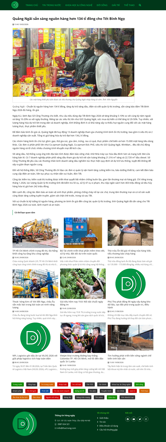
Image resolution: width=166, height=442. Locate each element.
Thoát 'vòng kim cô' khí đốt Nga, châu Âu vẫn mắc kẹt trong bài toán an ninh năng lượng (34, 304)
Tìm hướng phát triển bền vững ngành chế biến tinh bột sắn (129, 357)
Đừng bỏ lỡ (79, 391)
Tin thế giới (31, 391)
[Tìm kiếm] (139, 5)
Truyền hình (106, 391)
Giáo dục (112, 397)
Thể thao (129, 5)
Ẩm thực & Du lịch (20, 397)
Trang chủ (32, 5)
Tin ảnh (93, 391)
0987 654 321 (63, 424)
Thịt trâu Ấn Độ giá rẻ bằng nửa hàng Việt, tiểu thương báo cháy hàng (129, 252)
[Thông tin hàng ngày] (17, 5)
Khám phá (17, 391)
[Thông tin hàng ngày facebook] (127, 419)
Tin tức (103, 422)
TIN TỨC (90, 384)
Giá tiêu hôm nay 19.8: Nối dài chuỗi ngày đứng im (81, 303)
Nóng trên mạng (83, 397)
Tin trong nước (51, 5)
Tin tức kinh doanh (61, 391)
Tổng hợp (32, 384)
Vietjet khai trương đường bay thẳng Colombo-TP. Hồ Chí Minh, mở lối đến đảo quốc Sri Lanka (81, 358)
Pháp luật (63, 384)
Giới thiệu (104, 418)
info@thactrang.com (66, 428)
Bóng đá (67, 397)
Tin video (99, 397)
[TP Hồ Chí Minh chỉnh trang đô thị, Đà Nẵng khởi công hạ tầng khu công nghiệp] (35, 233)
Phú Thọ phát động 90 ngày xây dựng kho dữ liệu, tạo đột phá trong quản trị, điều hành (129, 304)
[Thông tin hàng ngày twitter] (139, 419)
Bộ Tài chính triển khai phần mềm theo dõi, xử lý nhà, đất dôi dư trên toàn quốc (82, 252)
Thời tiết (45, 391)
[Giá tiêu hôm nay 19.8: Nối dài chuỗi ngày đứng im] (83, 283)
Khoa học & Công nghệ (78, 5)
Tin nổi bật (76, 384)
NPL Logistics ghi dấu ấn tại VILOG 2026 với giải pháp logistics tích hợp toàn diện (35, 357)
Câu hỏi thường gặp (109, 429)
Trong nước (17, 384)
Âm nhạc (36, 397)
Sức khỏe (120, 391)
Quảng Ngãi (19, 106)
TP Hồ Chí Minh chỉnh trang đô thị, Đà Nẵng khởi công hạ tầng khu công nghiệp (35, 252)
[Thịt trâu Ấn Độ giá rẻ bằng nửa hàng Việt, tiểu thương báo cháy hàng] (130, 233)
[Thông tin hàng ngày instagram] (146, 419)
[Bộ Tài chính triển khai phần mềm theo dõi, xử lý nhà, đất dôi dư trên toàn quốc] (83, 233)
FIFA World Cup (127, 397)
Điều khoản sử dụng (109, 425)
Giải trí (116, 5)
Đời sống (102, 5)
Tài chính (102, 384)
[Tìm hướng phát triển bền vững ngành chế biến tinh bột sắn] (130, 337)
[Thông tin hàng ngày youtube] (133, 419)
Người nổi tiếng (52, 397)
